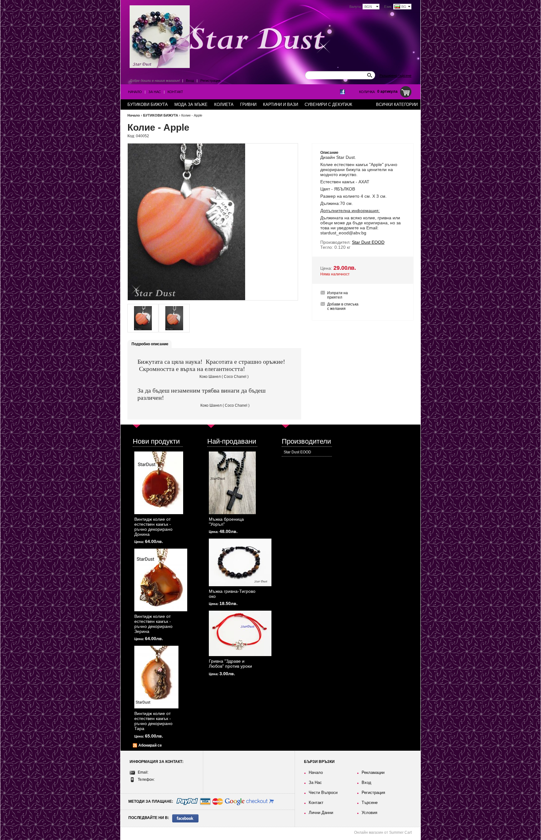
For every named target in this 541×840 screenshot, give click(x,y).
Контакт (175, 92)
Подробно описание (149, 344)
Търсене (370, 802)
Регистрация (210, 80)
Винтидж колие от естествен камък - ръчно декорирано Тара (153, 721)
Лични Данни (321, 812)
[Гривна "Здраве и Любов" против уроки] (240, 633)
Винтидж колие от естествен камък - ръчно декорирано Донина (153, 527)
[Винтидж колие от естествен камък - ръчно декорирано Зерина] (160, 580)
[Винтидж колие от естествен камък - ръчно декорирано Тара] (156, 677)
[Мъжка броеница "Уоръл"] (232, 482)
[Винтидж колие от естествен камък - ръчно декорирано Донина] (158, 482)
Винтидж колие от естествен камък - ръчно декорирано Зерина (153, 624)
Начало (135, 92)
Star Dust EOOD (297, 452)
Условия (369, 812)
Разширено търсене (395, 75)
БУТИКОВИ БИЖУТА (160, 115)
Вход (190, 80)
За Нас (154, 92)
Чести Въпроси (323, 792)
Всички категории (397, 104)
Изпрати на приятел (337, 295)
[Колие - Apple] (143, 318)
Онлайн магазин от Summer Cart (383, 832)
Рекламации (373, 772)
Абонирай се (150, 745)
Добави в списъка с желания (342, 306)
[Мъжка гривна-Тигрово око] (240, 562)
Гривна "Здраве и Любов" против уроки (230, 664)
